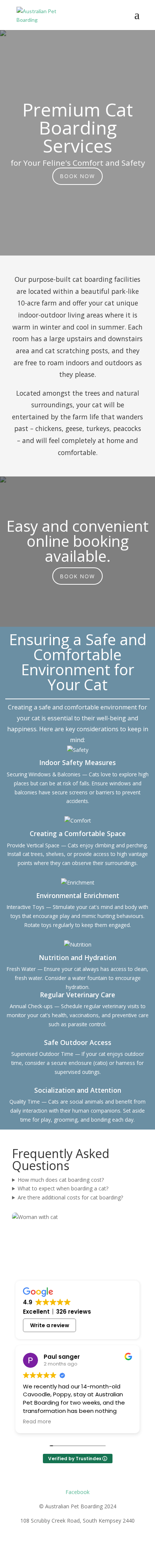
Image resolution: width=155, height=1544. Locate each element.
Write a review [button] (49, 1325)
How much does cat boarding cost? (61, 1179)
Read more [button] (37, 1421)
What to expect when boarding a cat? (63, 1188)
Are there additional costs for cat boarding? (70, 1197)
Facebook (77, 1492)
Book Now (77, 176)
